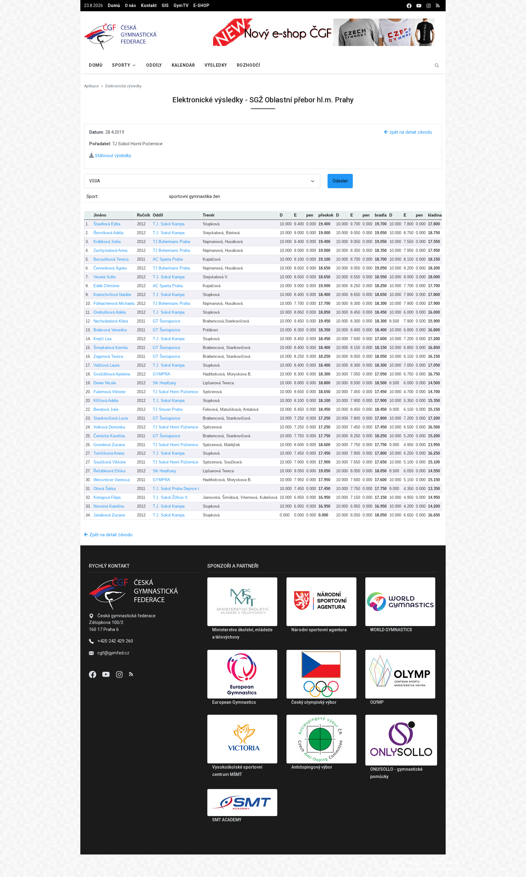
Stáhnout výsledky (112, 155)
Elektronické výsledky (123, 86)
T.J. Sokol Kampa (168, 224)
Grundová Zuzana (109, 444)
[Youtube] (106, 674)
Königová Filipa (107, 497)
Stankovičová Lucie (110, 418)
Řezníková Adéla (108, 233)
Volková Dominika (109, 427)
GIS (165, 5)
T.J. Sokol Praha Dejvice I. (176, 488)
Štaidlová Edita (106, 224)
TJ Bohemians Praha (171, 241)
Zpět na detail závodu (110, 534)
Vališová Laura (106, 365)
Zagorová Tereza (108, 356)
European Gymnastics (234, 702)
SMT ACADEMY (226, 819)
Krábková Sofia (107, 241)
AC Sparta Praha (168, 259)
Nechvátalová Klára (110, 321)
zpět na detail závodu (410, 132)
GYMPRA (161, 374)
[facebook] (409, 5)
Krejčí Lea (102, 338)
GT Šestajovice (166, 321)
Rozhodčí (248, 65)
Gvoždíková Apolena (111, 374)
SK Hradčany (164, 383)
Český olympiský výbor (314, 702)
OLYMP (377, 702)
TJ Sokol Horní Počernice (175, 391)
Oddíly (154, 65)
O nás (130, 5)
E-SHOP (201, 5)
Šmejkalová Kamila (110, 347)
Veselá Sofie (104, 277)
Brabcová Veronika (110, 330)
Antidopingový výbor (311, 767)
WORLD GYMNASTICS (391, 629)
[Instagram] (120, 674)
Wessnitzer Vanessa (111, 479)
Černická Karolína (109, 436)
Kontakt (149, 5)
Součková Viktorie (109, 462)
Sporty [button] (121, 65)
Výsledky (216, 65)
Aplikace (91, 86)
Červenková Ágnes (110, 268)
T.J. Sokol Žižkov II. (171, 497)
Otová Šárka (104, 488)
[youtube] (419, 5)
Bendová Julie (105, 409)
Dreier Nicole (104, 383)
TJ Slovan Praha (167, 409)
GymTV (181, 5)
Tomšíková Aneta (108, 453)
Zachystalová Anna (110, 250)
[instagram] (428, 5)
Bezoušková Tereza (110, 259)
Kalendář (183, 65)
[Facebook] (93, 674)
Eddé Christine (106, 286)
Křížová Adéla (105, 400)
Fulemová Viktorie (109, 391)
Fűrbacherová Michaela (114, 303)
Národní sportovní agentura (319, 629)
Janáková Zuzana (109, 515)
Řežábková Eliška (109, 471)
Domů (114, 5)
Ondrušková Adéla (109, 312)
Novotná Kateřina (108, 506)
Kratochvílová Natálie (112, 294)
